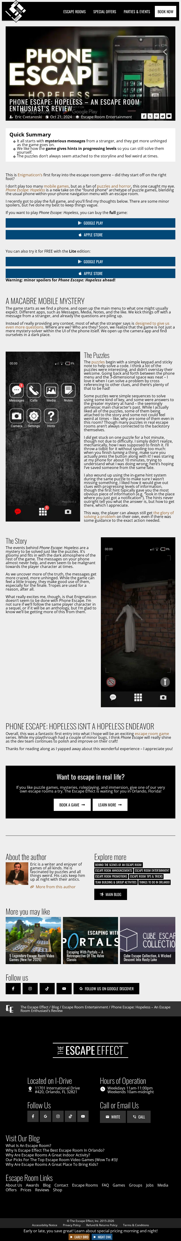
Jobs (150, 1185)
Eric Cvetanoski (28, 116)
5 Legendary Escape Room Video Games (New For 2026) (31, 957)
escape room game (152, 733)
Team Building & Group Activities (115, 882)
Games (119, 1185)
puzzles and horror (114, 186)
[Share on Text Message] (169, 116)
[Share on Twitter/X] (150, 116)
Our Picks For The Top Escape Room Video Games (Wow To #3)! (62, 1159)
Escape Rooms (74, 11)
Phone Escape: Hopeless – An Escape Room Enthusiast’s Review (74, 105)
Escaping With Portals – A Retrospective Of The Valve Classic (85, 955)
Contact (61, 1185)
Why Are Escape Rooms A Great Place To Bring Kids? (52, 1164)
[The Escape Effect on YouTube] (83, 1116)
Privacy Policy (72, 1225)
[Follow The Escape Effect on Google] (45, 1116)
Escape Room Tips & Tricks (146, 876)
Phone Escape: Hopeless (25, 190)
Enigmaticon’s (30, 174)
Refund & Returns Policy (101, 1225)
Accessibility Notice (44, 1225)
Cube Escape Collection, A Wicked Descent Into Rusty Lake (147, 957)
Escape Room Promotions (111, 876)
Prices (26, 1189)
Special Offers (104, 11)
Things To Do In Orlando (154, 882)
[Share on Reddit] (162, 116)
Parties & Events (137, 11)
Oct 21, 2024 (61, 116)
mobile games (56, 186)
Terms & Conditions (136, 1225)
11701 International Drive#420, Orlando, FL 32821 (57, 1089)
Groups (135, 1185)
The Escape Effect (34, 1007)
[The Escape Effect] (16, 11)
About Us (14, 1185)
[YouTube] (64, 988)
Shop (57, 1189)
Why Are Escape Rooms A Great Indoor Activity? (48, 1155)
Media (162, 1185)
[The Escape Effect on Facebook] (33, 1116)
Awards (32, 1185)
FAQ (105, 1185)
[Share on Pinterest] (156, 116)
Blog (55, 1007)
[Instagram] (30, 988)
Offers (11, 1189)
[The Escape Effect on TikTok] (70, 1116)
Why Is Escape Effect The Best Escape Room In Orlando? (55, 1150)
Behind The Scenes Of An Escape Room (118, 865)
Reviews (42, 1189)
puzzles (98, 362)
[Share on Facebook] (144, 116)
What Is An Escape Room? (28, 1145)
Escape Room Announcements (113, 870)
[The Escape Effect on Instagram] (58, 1116)
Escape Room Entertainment (106, 116)
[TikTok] (47, 988)
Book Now (165, 11)
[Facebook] (13, 988)
